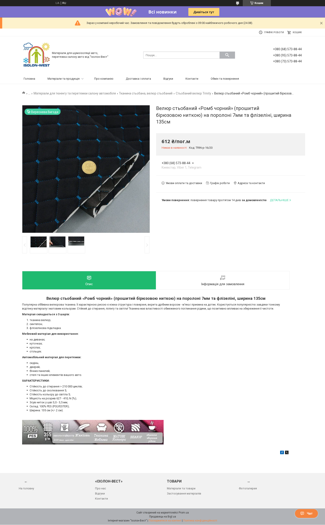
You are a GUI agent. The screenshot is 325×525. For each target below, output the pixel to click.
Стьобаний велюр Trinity (193, 93)
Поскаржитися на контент (165, 520)
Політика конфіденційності (200, 520)
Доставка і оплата (138, 78)
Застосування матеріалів (184, 493)
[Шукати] (227, 55)
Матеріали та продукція (64, 78)
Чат (310, 513)
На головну (26, 488)
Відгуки (168, 78)
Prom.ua (184, 512)
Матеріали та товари (181, 488)
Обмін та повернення (225, 78)
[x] (287, 453)
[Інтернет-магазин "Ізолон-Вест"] (36, 54)
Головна (29, 78)
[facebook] (282, 453)
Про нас (100, 488)
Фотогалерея (248, 488)
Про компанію (103, 78)
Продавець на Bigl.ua (162, 516)
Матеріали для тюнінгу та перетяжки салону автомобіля (75, 93)
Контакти (191, 78)
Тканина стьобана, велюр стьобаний (145, 93)
